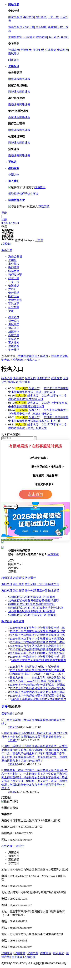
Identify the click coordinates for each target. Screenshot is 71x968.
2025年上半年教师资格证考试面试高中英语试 (37, 684)
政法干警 (28, 27)
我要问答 (6, 713)
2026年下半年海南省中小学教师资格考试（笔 (37, 631)
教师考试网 (25, 356)
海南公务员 (15, 27)
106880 (14, 764)
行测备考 (13, 49)
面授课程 (13, 79)
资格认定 (13, 338)
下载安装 (43, 206)
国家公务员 (15, 17)
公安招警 (13, 307)
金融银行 (53, 27)
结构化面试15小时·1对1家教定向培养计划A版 (36, 607)
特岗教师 (13, 271)
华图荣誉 (19, 953)
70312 (13, 740)
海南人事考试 (40, 356)
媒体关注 (45, 953)
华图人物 (13, 174)
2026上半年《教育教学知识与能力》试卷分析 (37, 670)
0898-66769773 (10, 223)
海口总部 (6, 584)
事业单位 (28, 17)
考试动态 (13, 324)
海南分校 (6, 250)
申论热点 (62, 49)
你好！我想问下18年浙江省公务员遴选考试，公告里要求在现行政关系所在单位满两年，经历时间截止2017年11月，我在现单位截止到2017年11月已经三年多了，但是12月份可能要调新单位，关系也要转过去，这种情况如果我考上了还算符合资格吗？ (34, 753)
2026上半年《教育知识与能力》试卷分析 (34, 666)
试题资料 (13, 346)
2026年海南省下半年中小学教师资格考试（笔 (37, 627)
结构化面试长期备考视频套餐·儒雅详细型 (33, 600)
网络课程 (24, 79)
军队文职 (13, 303)
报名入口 (13, 328)
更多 (36, 193)
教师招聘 (13, 267)
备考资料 (18, 621)
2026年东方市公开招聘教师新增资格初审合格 (37, 649)
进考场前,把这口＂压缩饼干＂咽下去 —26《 (36, 673)
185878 (14, 727)
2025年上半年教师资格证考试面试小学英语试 (37, 692)
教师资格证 (15, 274)
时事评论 (13, 59)
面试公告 (13, 335)
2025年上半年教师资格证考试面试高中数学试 (37, 695)
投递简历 (39, 187)
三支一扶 (53, 17)
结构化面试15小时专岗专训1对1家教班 (31, 596)
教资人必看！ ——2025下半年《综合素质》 (36, 681)
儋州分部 (30, 584)
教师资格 (41, 37)
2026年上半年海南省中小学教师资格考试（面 (37, 656)
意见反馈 (17, 956)
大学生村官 (15, 37)
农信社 (65, 37)
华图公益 (32, 953)
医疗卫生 (13, 296)
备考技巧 (13, 349)
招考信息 (18, 359)
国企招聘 (41, 27)
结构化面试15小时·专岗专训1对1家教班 (32, 615)
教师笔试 (18, 577)
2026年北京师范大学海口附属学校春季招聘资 (38, 660)
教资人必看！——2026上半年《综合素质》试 (37, 677)
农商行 (12, 289)
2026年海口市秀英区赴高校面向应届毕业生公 (37, 645)
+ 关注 (39, 240)
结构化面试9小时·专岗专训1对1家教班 (31, 604)
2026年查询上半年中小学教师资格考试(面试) (37, 638)
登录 (4, 212)
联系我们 (6, 243)
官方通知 (13, 342)
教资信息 (6, 621)
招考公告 (13, 320)
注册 (4, 219)
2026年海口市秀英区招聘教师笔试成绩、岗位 (37, 642)
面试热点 (13, 53)
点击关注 (53, 554)
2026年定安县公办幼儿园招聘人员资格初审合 (37, 653)
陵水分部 (53, 584)
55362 (13, 791)
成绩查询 (13, 331)
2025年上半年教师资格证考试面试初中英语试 (37, 688)
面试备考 (38, 49)
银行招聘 (13, 292)
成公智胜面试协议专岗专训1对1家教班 (31, 611)
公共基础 (50, 49)
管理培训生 (26, 193)
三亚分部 (42, 584)
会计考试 (53, 37)
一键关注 (18, 846)
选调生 (12, 260)
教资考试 (13, 317)
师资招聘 (13, 193)
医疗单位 (41, 17)
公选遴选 (13, 285)
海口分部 (18, 584)
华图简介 (6, 953)
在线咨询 (6, 846)
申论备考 (26, 49)
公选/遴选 (29, 37)
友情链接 (30, 956)
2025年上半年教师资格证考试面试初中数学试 (38, 699)
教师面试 (6, 577)
